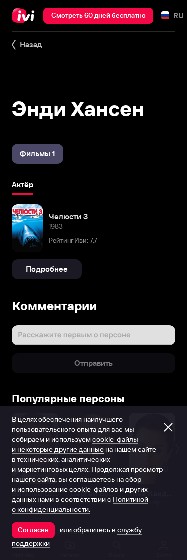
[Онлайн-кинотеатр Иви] (25, 16)
